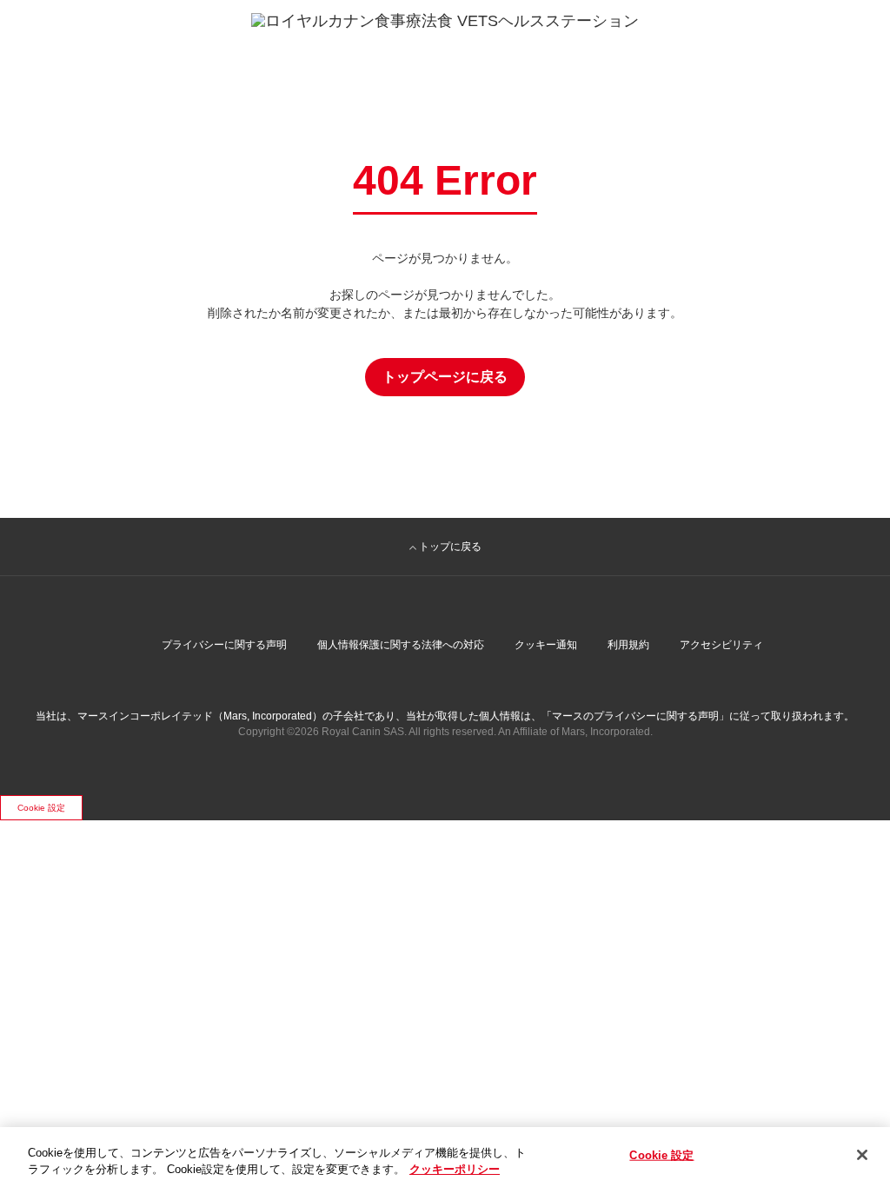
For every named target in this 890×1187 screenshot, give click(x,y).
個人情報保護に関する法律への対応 (400, 645)
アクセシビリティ (721, 645)
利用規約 (628, 645)
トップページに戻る (445, 376)
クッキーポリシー (454, 1169)
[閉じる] (862, 1155)
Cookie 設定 (41, 807)
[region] (445, 1157)
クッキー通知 (546, 645)
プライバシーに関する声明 (224, 645)
